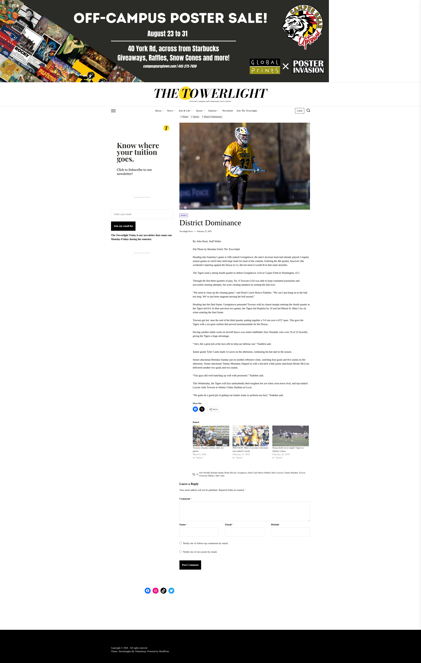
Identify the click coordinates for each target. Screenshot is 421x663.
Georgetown (242, 473)
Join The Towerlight (246, 110)
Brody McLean (230, 473)
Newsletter (227, 110)
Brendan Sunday (217, 473)
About (158, 110)
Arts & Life (184, 110)
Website (275, 524)
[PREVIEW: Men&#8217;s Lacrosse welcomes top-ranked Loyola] (251, 436)
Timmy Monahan (291, 473)
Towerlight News (186, 231)
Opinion (212, 110)
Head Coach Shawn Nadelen (259, 473)
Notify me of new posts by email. (200, 552)
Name (183, 524)
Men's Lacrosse (277, 473)
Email (229, 524)
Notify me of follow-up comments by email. (205, 543)
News (170, 110)
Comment (185, 498)
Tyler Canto (219, 476)
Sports (199, 110)
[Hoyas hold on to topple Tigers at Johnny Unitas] (290, 436)
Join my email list (123, 225)
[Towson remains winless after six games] (211, 436)
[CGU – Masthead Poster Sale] (164, 1)
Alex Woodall (204, 473)
